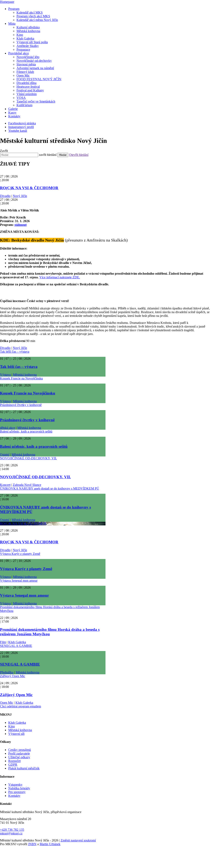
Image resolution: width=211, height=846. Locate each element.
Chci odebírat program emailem (20, 706)
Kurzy (12, 112)
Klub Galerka (25, 38)
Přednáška (6, 672)
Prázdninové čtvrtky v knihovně (21, 405)
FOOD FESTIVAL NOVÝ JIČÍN (38, 79)
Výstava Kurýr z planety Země (20, 553)
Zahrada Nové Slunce (27, 485)
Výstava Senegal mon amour (19, 580)
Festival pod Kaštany (30, 90)
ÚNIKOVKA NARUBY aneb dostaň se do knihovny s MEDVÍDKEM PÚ (49, 488)
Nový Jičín (20, 196)
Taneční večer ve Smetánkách (35, 101)
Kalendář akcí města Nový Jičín (37, 20)
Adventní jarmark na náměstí (35, 68)
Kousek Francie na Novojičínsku (21, 378)
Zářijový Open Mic (12, 676)
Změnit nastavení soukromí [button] (78, 840)
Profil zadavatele (19, 753)
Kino (19, 34)
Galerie (13, 109)
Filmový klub (25, 72)
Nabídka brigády (19, 788)
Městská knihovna (28, 31)
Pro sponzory (17, 792)
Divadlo (5, 196)
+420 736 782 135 (12, 829)
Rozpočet (14, 761)
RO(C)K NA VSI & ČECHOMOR (29, 188)
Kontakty (14, 116)
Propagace (23, 49)
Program (13, 9)
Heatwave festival (28, 86)
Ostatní (4, 454)
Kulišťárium (24, 105)
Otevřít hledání (78, 154)
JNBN (32, 844)
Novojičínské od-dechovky (34, 60)
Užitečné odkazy (19, 757)
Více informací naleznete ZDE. (59, 277)
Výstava (5, 374)
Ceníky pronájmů (19, 749)
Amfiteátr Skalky (27, 46)
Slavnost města (26, 64)
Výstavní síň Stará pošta (32, 42)
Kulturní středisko (28, 27)
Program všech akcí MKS (33, 16)
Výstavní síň (16, 733)
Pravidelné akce (18, 53)
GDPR (12, 764)
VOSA (21, 97)
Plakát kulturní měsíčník (24, 768)
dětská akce (7, 427)
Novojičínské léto (27, 57)
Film (3, 642)
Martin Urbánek (50, 844)
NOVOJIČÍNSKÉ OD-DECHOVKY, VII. (28, 458)
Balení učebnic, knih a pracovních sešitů (26, 431)
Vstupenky (15, 784)
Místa (11, 23)
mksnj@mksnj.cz (11, 833)
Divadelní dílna (26, 83)
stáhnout (20, 224)
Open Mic (23, 75)
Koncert (5, 485)
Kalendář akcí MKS (29, 12)
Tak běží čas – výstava (14, 351)
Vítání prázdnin (26, 94)
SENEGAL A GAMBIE (16, 646)
